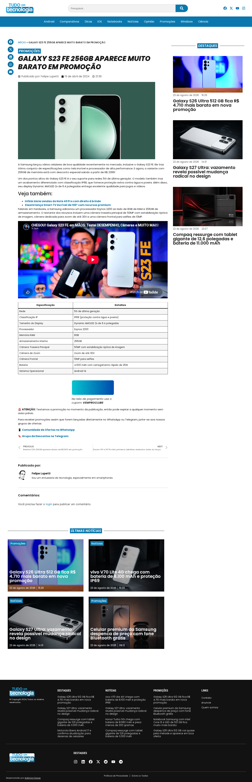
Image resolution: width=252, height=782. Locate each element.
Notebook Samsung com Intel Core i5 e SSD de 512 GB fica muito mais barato (171, 722)
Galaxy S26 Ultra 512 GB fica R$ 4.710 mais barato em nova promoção (75, 699)
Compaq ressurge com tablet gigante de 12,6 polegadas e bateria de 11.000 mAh (76, 722)
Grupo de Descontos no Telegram (45, 436)
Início (22, 42)
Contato (206, 698)
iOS (100, 22)
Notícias (133, 22)
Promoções (167, 22)
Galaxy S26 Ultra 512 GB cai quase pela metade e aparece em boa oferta (174, 733)
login (49, 504)
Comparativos (69, 22)
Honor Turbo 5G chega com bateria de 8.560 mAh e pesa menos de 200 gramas (123, 722)
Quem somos (209, 707)
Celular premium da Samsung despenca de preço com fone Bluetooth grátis (172, 711)
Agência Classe (33, 778)
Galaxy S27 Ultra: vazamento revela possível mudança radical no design (77, 711)
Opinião (149, 22)
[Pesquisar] (182, 8)
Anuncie (206, 702)
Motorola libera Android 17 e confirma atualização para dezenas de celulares (74, 733)
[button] (11, 42)
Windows (187, 22)
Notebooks (114, 22)
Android (49, 22)
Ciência (203, 22)
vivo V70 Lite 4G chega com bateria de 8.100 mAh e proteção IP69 (125, 699)
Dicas (88, 22)
